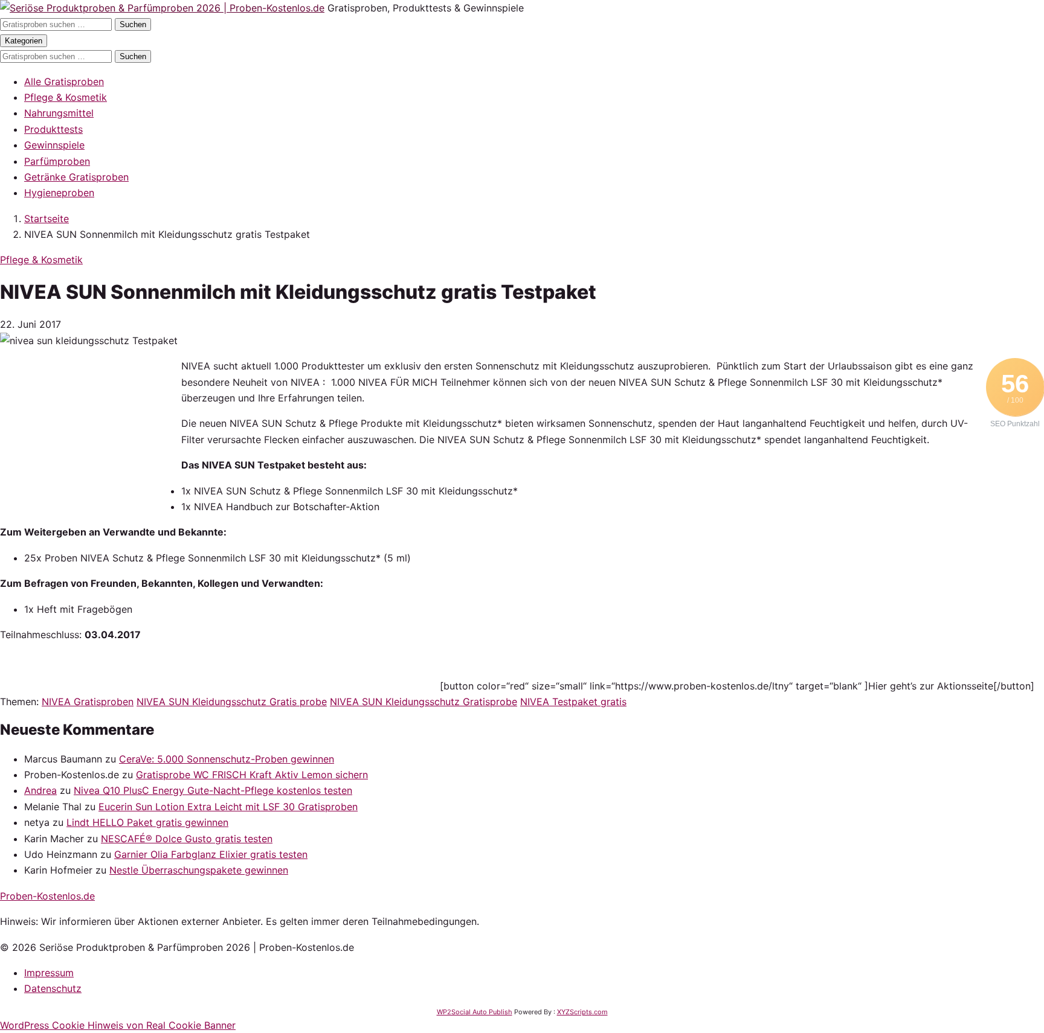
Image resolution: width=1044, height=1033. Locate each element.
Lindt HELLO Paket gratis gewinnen (147, 822)
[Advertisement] (90, 433)
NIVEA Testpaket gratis (573, 702)
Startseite (46, 219)
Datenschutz (53, 988)
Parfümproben (57, 161)
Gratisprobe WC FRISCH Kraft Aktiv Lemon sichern (252, 775)
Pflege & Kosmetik (65, 97)
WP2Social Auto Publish (474, 1012)
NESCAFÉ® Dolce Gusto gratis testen (186, 839)
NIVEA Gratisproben (88, 702)
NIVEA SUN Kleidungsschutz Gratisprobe (423, 702)
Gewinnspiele (54, 145)
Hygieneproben (59, 193)
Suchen (133, 24)
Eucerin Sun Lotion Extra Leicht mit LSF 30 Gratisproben (228, 807)
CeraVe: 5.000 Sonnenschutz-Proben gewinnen (226, 759)
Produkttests (53, 129)
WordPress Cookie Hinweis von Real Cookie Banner (118, 1025)
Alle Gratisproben (64, 81)
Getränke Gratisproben (76, 177)
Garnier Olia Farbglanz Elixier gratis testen (211, 854)
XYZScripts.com (582, 1012)
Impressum (49, 973)
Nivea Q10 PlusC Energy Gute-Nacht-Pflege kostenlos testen (213, 790)
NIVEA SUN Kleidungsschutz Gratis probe (232, 702)
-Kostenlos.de (47, 896)
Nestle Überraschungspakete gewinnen (198, 870)
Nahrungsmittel (59, 113)
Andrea (40, 790)
